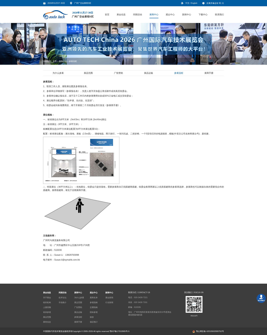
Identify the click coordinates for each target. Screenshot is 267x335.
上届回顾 (47, 307)
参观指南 (94, 302)
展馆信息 (47, 322)
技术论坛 (62, 297)
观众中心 (170, 14)
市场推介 (62, 302)
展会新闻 (109, 297)
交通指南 (94, 307)
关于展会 (47, 297)
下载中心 (203, 14)
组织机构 (47, 302)
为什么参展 (58, 73)
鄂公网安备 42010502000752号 (210, 331)
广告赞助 (118, 73)
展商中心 (153, 14)
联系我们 (219, 14)
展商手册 (208, 73)
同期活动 (137, 14)
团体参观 (94, 312)
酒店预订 (94, 322)
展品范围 (88, 73)
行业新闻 (109, 302)
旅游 (92, 317)
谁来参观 (47, 312)
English (194, 3)
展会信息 (121, 14)
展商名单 (94, 297)
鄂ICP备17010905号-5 (119, 331)
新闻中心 (186, 14)
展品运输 (148, 73)
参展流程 (73, 61)
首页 (107, 14)
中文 (187, 3)
